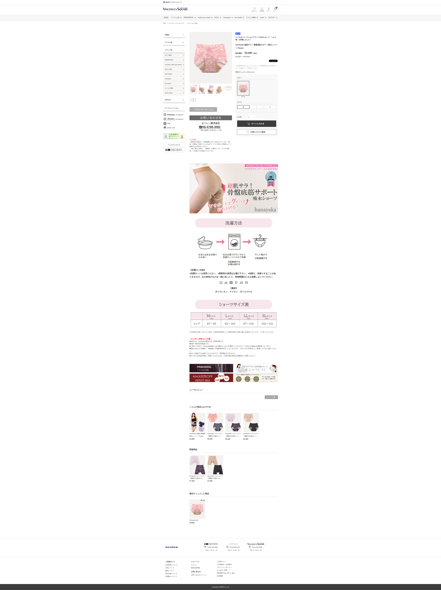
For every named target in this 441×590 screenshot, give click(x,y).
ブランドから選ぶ (192, 23)
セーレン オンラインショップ (172, 2)
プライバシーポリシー (224, 567)
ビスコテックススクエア (175, 10)
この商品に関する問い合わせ (203, 109)
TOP (164, 23)
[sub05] (193, 99)
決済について (169, 568)
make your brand (204, 17)
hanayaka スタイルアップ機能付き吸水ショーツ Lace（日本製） (215, 436)
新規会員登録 (195, 568)
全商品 (166, 17)
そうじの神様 (251, 17)
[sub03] (219, 89)
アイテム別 (175, 17)
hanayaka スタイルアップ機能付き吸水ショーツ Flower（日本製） (233, 436)
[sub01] (202, 89)
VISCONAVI (168, 74)
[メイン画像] (193, 89)
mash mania (168, 93)
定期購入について (171, 576)
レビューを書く (271, 397)
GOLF (217, 17)
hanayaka (226, 17)
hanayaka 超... (194, 520)
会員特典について (171, 565)
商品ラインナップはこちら (245, 72)
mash (262, 17)
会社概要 (220, 576)
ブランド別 (168, 50)
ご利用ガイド (221, 561)
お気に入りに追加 (257, 132)
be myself (238, 17)
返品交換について (171, 573)
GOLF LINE (168, 69)
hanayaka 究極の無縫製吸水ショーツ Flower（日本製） (197, 436)
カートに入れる (257, 124)
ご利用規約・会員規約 (224, 564)
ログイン (194, 565)
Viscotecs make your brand (173, 64)
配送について (169, 571)
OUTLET (271, 17)
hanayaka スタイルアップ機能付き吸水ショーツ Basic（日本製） (251, 436)
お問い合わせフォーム (198, 575)
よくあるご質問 (222, 570)
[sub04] (228, 89)
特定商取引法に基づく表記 (226, 573)
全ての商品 (168, 55)
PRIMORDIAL (189, 17)
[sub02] (211, 89)
